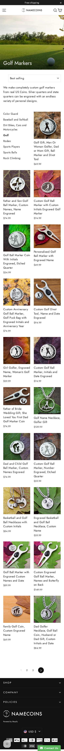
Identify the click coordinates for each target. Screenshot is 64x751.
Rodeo (7, 141)
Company (10, 692)
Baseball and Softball (15, 119)
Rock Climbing (12, 158)
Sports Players (11, 147)
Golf (6, 135)
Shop (7, 682)
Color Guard (10, 114)
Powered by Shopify (10, 721)
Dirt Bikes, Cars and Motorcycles (15, 127)
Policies (10, 702)
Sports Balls (10, 152)
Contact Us (50, 748)
